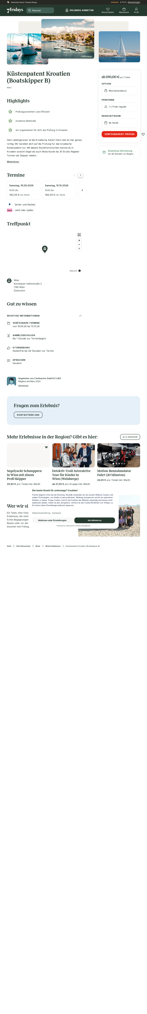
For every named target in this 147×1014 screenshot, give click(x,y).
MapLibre (73, 270)
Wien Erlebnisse (52, 546)
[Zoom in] (79, 240)
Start (9, 546)
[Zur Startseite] (15, 10)
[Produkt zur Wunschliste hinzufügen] (143, 134)
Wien (37, 546)
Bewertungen (134, 2)
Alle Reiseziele (23, 546)
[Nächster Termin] (80, 175)
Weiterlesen (13, 161)
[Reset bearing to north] (79, 249)
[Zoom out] (79, 244)
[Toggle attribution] (79, 270)
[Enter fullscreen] (79, 235)
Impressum (23, 385)
